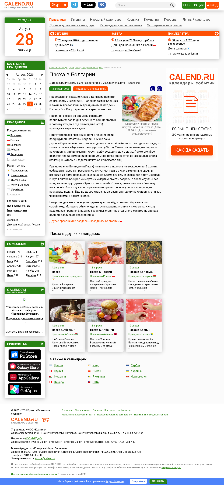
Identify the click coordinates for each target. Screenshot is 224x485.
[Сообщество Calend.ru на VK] (102, 5)
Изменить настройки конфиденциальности (34, 474)
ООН (9, 215)
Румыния (99, 376)
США (96, 382)
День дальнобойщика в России (132, 45)
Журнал (59, 4)
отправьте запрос (171, 467)
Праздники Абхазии (63, 334)
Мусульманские (20, 184)
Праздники (57, 19)
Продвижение (82, 410)
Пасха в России (101, 272)
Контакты (109, 410)
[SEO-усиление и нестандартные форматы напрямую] (192, 160)
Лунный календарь (196, 19)
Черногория (138, 376)
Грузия (58, 371)
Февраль (12, 256)
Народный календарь (105, 19)
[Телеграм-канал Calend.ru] (74, 5)
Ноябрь (30, 270)
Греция (58, 365)
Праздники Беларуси (140, 276)
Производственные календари (71, 25)
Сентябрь (31, 261)
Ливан (97, 371)
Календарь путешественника (121, 25)
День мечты (63, 45)
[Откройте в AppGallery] (25, 377)
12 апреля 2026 (60, 88)
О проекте (67, 410)
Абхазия (15, 149)
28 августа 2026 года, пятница (78, 40)
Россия (14, 140)
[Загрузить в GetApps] (25, 389)
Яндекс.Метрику (115, 481)
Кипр (96, 365)
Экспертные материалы (164, 25)
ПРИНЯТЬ (158, 481)
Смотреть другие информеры (23, 331)
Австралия (16, 154)
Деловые (12, 219)
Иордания (60, 376)
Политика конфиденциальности (151, 414)
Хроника (133, 19)
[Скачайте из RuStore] (25, 355)
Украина (136, 371)
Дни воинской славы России (23, 224)
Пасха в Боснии (139, 330)
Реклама (97, 410)
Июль (29, 251)
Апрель (11, 266)
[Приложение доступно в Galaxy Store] (25, 367)
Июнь (10, 275)
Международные (17, 210)
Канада (59, 382)
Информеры (124, 410)
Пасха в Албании (102, 330)
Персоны (170, 19)
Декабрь (31, 275)
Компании (151, 19)
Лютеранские (19, 180)
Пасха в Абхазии (63, 330)
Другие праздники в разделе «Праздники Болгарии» (84, 221)
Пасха (56, 272)
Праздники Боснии (139, 334)
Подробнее (138, 481)
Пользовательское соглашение (114, 414)
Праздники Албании (101, 334)
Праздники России (100, 276)
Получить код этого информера (24, 318)
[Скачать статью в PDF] (152, 88)
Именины (78, 19)
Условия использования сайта (78, 414)
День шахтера (177, 48)
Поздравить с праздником (90, 88)
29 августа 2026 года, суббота (134, 40)
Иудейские (17, 189)
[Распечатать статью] (159, 88)
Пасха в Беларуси (140, 272)
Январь (11, 251)
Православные (19, 170)
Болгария (16, 135)
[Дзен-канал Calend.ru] (88, 5)
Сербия (135, 365)
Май (9, 270)
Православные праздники (67, 276)
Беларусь (16, 144)
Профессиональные (18, 205)
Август (30, 256)
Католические (19, 175)
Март (10, 261)
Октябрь (31, 266)
